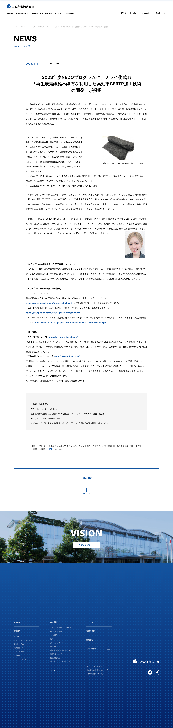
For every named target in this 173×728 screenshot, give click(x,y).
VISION (10, 13)
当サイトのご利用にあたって (97, 666)
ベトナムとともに (20, 659)
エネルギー (18, 655)
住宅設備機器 (19, 652)
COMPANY (70, 13)
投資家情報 (90, 631)
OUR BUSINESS (22, 13)
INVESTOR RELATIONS (42, 13)
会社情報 (53, 622)
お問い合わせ (91, 649)
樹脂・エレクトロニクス (23, 640)
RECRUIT (58, 13)
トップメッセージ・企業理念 (61, 627)
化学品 (16, 636)
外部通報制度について (94, 674)
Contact (145, 13)
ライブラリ (54, 670)
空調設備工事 (19, 648)
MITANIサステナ (56, 654)
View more (84, 545)
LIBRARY (132, 13)
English (159, 13)
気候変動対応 (55, 658)
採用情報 (89, 640)
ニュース (89, 622)
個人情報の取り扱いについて (97, 670)
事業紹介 (17, 631)
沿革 (51, 639)
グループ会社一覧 (56, 643)
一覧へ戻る (86, 478)
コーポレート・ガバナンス (60, 662)
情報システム (19, 644)
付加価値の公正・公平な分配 (61, 650)
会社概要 (53, 635)
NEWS (123, 13)
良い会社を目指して (57, 631)
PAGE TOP (86, 493)
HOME (16, 27)
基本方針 (53, 646)
